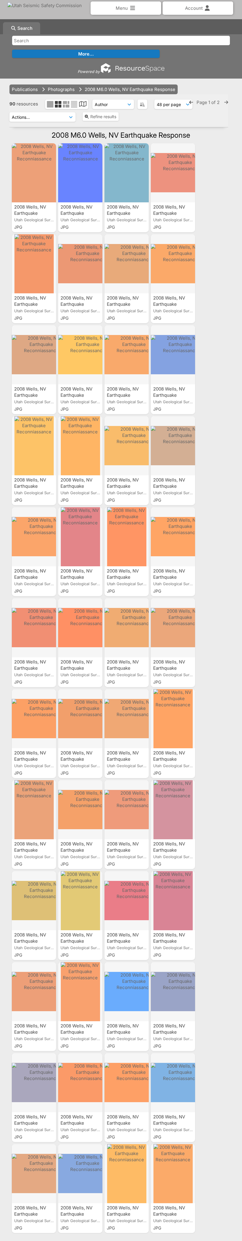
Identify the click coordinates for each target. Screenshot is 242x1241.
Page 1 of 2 (209, 102)
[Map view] (83, 105)
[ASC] (142, 104)
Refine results (103, 116)
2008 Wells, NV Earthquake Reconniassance (32, 213)
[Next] (226, 102)
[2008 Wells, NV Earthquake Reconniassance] (34, 172)
